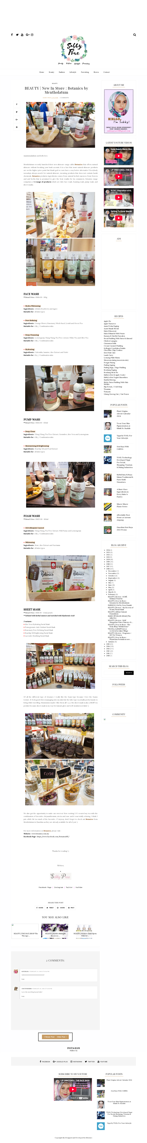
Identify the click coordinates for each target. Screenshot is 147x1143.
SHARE (40, 908)
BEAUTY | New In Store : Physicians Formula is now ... (120, 638)
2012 (108, 651)
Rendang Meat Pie (111, 372)
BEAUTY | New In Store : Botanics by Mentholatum (118, 602)
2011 (108, 653)
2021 (108, 557)
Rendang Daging (110, 370)
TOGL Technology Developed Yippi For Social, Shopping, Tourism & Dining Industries (119, 1114)
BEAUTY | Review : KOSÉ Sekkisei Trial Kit (117, 598)
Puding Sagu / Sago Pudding (115, 368)
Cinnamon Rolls (110, 343)
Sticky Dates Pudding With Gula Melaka (116, 383)
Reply (23, 979)
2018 (108, 564)
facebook (46, 1062)
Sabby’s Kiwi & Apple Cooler (114, 375)
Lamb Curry (108, 355)
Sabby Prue (47, 97)
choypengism (27, 988)
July (109, 583)
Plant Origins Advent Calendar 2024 (119, 1080)
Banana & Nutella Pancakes (114, 336)
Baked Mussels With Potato (114, 334)
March (111, 592)
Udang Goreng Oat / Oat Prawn (116, 394)
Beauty (51, 72)
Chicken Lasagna (110, 341)
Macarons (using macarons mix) (116, 360)
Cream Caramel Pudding (113, 346)
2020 (108, 559)
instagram (77, 1062)
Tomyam (107, 392)
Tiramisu (107, 389)
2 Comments (64, 97)
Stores (96, 72)
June (110, 585)
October (111, 576)
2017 (108, 566)
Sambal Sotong (109, 380)
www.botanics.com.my (40, 834)
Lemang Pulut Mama (112, 358)
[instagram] (33, 35)
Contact (106, 72)
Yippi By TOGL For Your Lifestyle (119, 1123)
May (110, 587)
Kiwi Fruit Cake (110, 353)
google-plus (62, 1062)
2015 (108, 644)
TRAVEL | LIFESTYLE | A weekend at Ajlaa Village (118, 630)
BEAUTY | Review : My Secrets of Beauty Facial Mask (120, 609)
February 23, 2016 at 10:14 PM (39, 971)
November (112, 573)
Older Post (61, 1037)
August (111, 580)
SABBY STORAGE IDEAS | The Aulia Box (119, 617)
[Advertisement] (73, 19)
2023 (108, 552)
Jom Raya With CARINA (119, 1091)
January (111, 642)
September (112, 578)
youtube (103, 1062)
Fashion (62, 72)
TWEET (51, 908)
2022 (108, 555)
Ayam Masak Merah (111, 329)
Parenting (85, 72)
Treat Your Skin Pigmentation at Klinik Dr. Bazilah (119, 1102)
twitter (91, 1062)
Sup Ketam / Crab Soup (113, 387)
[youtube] (23, 35)
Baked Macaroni (110, 331)
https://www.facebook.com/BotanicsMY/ (53, 837)
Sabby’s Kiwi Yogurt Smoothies (116, 377)
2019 (108, 562)
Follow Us (73, 1051)
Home (41, 72)
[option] (26, 932)
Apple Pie (107, 321)
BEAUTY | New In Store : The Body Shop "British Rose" (119, 626)
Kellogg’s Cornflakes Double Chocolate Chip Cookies (115, 349)
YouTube (79, 887)
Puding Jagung (109, 365)
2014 (108, 646)
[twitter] (18, 35)
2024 (108, 550)
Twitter (69, 887)
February (112, 594)
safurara (25, 971)
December (112, 571)
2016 (108, 569)
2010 (108, 656)
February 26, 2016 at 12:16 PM (42, 988)
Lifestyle (73, 72)
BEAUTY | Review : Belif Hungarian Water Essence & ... (120, 621)
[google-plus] (28, 35)
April (110, 590)
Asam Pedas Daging (111, 326)
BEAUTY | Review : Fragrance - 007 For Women (120, 634)
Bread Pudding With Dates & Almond (118, 338)
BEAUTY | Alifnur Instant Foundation (117, 613)
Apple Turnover (110, 324)
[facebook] (13, 35)
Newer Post (49, 1037)
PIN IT (72, 908)
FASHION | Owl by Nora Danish (120, 605)
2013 (108, 649)
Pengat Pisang (109, 363)
